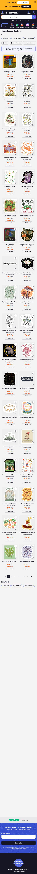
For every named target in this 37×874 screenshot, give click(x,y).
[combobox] (16, 17)
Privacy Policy (23, 847)
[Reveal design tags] (15, 67)
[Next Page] (31, 576)
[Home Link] (11, 13)
